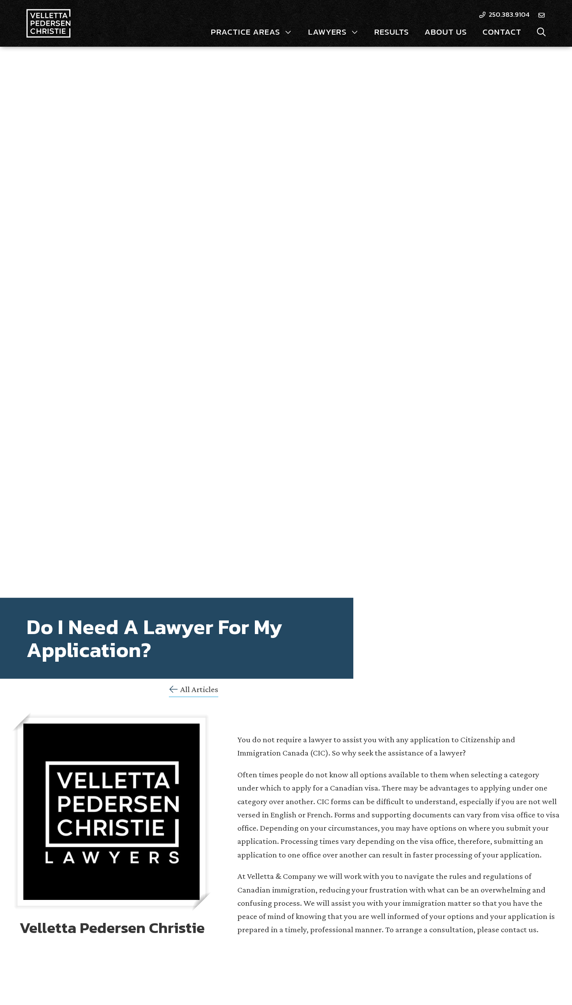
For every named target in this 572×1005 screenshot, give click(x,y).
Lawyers (327, 32)
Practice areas (245, 32)
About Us (446, 32)
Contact (502, 32)
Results (391, 32)
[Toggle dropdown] (288, 32)
